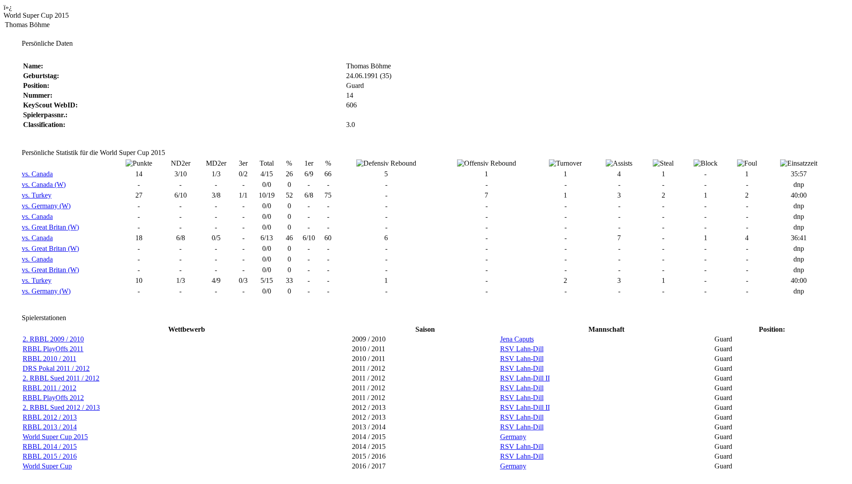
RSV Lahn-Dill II (525, 378)
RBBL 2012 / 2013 (50, 417)
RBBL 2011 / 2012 (49, 388)
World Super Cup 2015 (55, 436)
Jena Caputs (517, 339)
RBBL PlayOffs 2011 (53, 349)
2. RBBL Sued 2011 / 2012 (61, 378)
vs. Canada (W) (44, 184)
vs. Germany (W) (46, 206)
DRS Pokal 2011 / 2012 (56, 368)
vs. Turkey (36, 195)
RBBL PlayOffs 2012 (53, 397)
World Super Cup (47, 466)
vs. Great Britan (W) (50, 227)
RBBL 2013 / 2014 (50, 427)
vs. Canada (37, 174)
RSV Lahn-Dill (522, 349)
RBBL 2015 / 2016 (50, 456)
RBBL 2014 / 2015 (50, 446)
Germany (513, 436)
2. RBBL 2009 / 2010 (53, 339)
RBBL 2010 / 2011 (49, 358)
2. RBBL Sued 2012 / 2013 (61, 407)
